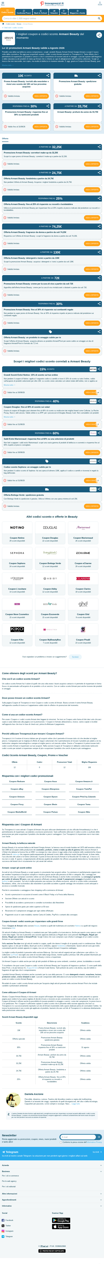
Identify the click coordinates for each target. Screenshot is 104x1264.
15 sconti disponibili (17, 615)
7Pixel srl (44, 1246)
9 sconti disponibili (83, 615)
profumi (5, 881)
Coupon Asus (50, 781)
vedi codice (91, 392)
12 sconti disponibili (50, 564)
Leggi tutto (76, 1104)
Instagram (9, 1231)
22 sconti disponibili (50, 539)
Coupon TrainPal (84, 789)
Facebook (9, 1220)
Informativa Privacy (94, 1142)
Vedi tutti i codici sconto (13, 28)
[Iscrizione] (99, 1137)
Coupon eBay (17, 789)
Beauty (19, 24)
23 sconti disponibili (83, 641)
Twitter (8, 1226)
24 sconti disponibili (17, 564)
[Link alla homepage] (3, 24)
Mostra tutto (7, 65)
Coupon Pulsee (50, 812)
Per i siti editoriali (9, 1187)
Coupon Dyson (51, 797)
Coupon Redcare (17, 781)
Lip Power (14, 955)
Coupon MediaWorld (17, 812)
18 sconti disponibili (83, 590)
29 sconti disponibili (17, 539)
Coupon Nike (84, 812)
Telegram (9, 1236)
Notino (77, 926)
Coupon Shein (50, 804)
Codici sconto (10, 24)
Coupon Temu (83, 804)
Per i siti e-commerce (10, 1176)
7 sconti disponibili (50, 641)
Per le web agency (9, 1181)
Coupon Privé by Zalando (84, 797)
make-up (15, 854)
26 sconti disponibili (83, 539)
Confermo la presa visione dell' (82, 1142)
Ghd (13, 928)
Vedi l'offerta (40, 96)
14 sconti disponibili (17, 590)
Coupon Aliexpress (50, 789)
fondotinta (61, 946)
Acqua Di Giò (32, 968)
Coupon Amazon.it (83, 781)
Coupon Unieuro (17, 797)
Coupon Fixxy (17, 804)
